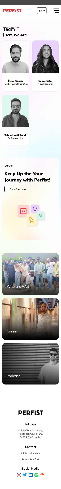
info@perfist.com (30, 452)
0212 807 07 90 (30, 458)
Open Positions (18, 189)
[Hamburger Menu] (56, 11)
